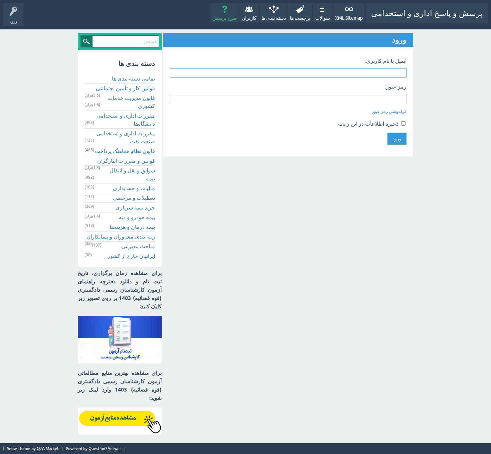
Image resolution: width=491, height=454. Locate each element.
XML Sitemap (349, 18)
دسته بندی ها (274, 18)
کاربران (249, 18)
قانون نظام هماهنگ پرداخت (125, 151)
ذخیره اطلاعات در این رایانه (369, 124)
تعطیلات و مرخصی (134, 198)
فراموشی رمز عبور (389, 111)
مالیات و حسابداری (134, 188)
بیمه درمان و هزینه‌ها (132, 227)
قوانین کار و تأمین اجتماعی (125, 88)
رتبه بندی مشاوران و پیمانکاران (121, 237)
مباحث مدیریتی (138, 246)
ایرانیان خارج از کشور (131, 256)
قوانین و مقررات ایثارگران (126, 161)
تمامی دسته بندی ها (133, 78)
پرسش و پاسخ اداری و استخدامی (427, 13)
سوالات (322, 18)
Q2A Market (48, 448)
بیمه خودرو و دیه (137, 217)
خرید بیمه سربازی (135, 207)
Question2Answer (105, 448)
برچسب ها (300, 18)
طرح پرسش (224, 18)
